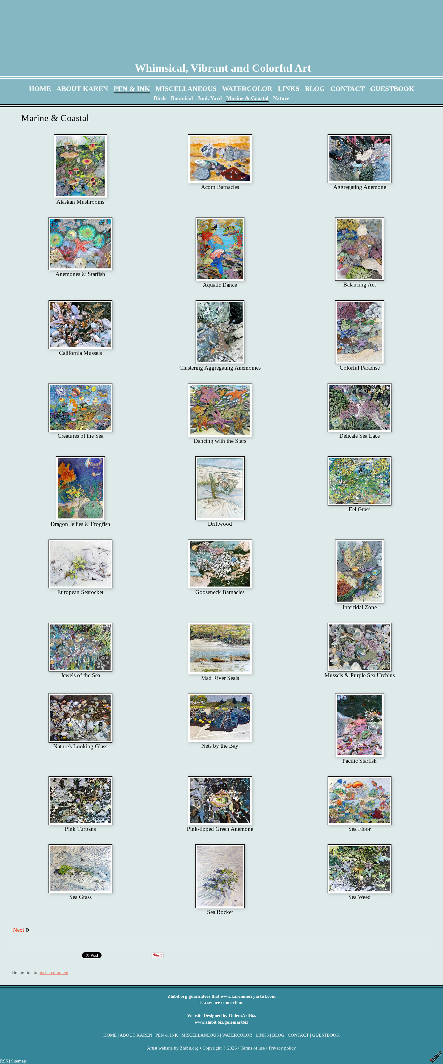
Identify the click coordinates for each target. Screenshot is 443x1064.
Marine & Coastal (247, 98)
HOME (40, 88)
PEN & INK (132, 88)
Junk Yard (209, 98)
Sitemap (18, 1060)
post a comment (53, 972)
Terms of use (253, 1047)
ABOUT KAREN (82, 88)
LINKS (289, 88)
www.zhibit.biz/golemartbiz (221, 1022)
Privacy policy (282, 1047)
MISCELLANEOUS (186, 88)
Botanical (182, 98)
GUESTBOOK (392, 88)
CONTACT (347, 88)
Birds (160, 98)
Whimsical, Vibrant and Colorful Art (223, 68)
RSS (4, 1060)
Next (18, 930)
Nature (281, 98)
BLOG (315, 88)
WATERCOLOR (247, 88)
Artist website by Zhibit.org (173, 1047)
